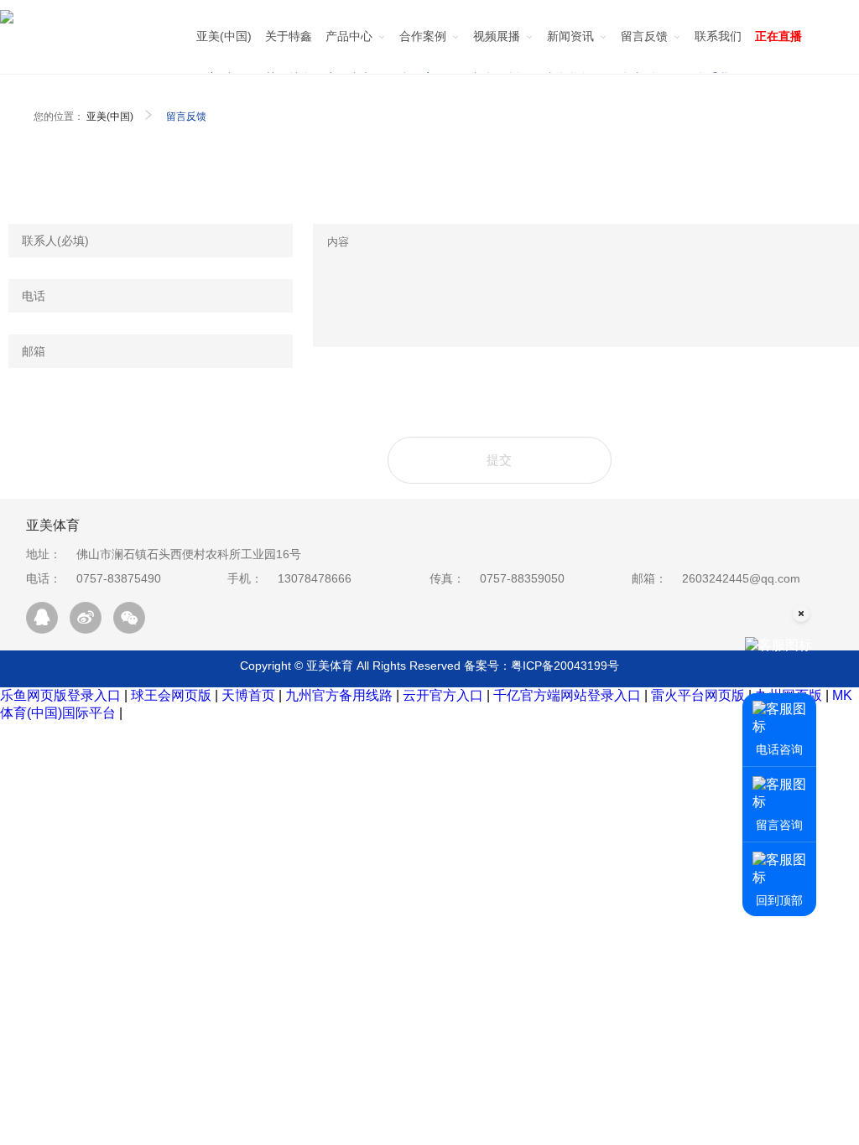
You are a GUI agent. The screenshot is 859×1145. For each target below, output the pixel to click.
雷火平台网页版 (698, 695)
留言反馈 (186, 116)
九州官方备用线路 (339, 695)
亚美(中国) (109, 116)
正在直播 (778, 36)
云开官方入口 (443, 695)
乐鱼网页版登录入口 (60, 695)
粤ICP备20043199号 (565, 665)
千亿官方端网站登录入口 (567, 695)
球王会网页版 (171, 695)
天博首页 (248, 695)
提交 (499, 460)
